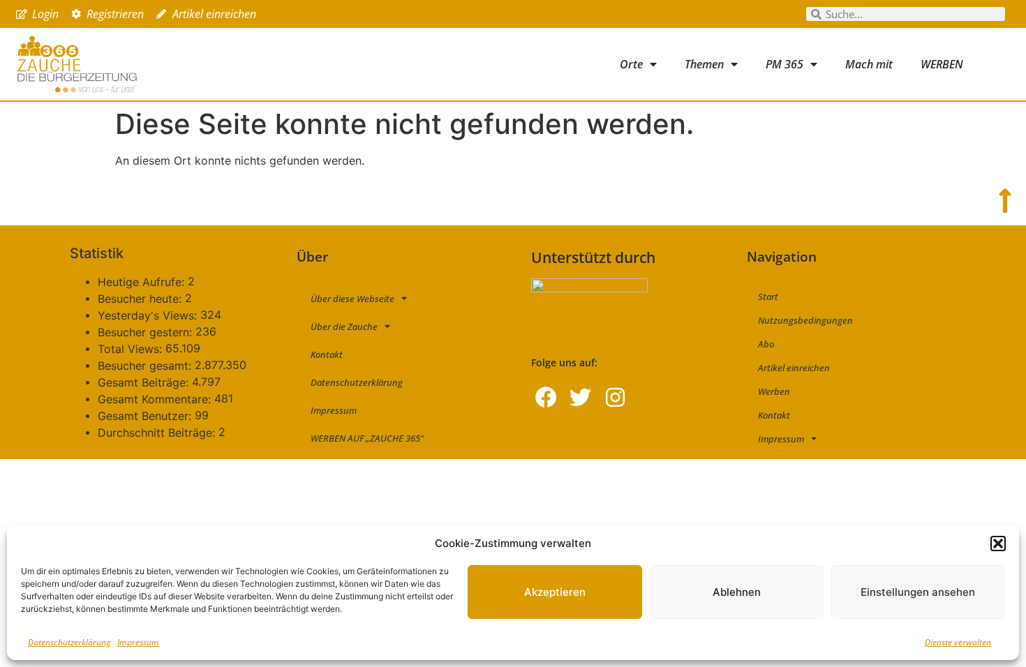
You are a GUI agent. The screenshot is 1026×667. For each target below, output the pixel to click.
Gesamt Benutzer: (146, 415)
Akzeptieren (555, 592)
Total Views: (131, 348)
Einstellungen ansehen (918, 592)
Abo (766, 344)
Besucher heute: (141, 298)
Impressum (138, 642)
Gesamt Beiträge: (145, 382)
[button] (998, 543)
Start (768, 296)
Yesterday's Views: (149, 315)
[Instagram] (615, 397)
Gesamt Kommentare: (156, 399)
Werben (774, 391)
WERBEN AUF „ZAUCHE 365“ (367, 438)
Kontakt (327, 354)
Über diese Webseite (352, 298)
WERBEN (942, 64)
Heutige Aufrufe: (143, 281)
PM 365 (784, 64)
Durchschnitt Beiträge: (158, 432)
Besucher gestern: (146, 332)
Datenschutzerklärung (69, 642)
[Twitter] (580, 397)
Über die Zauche (344, 326)
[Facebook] (546, 397)
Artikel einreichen (794, 367)
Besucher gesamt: (146, 365)
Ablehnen (737, 592)
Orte (631, 64)
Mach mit (869, 64)
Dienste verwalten (958, 642)
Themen (704, 64)
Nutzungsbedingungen (805, 320)
